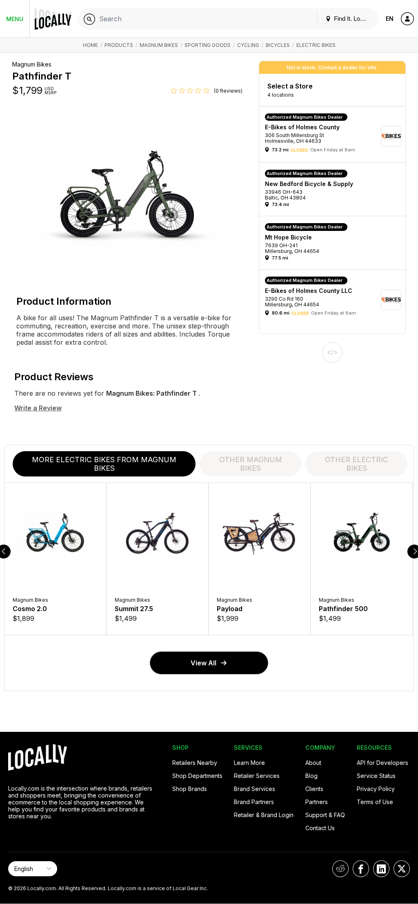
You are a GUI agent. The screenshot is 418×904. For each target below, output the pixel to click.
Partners (316, 801)
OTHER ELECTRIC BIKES (356, 463)
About (313, 762)
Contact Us (320, 827)
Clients (314, 788)
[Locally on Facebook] (361, 868)
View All (203, 663)
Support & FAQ (325, 814)
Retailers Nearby (194, 762)
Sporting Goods (208, 45)
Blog (311, 775)
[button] (335, 136)
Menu (14, 19)
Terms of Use (375, 801)
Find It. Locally (352, 18)
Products (118, 45)
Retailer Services (257, 775)
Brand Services (254, 788)
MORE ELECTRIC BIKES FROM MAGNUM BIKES (104, 463)
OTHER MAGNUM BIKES (250, 463)
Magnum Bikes (159, 45)
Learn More (249, 762)
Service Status (376, 775)
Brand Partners (254, 801)
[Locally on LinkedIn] (381, 868)
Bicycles (278, 45)
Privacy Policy (376, 788)
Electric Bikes (316, 45)
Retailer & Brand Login (263, 814)
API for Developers (382, 762)
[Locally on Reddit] (340, 868)
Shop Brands (189, 788)
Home (90, 45)
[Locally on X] (402, 868)
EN (390, 18)
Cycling (248, 45)
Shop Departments (197, 775)
